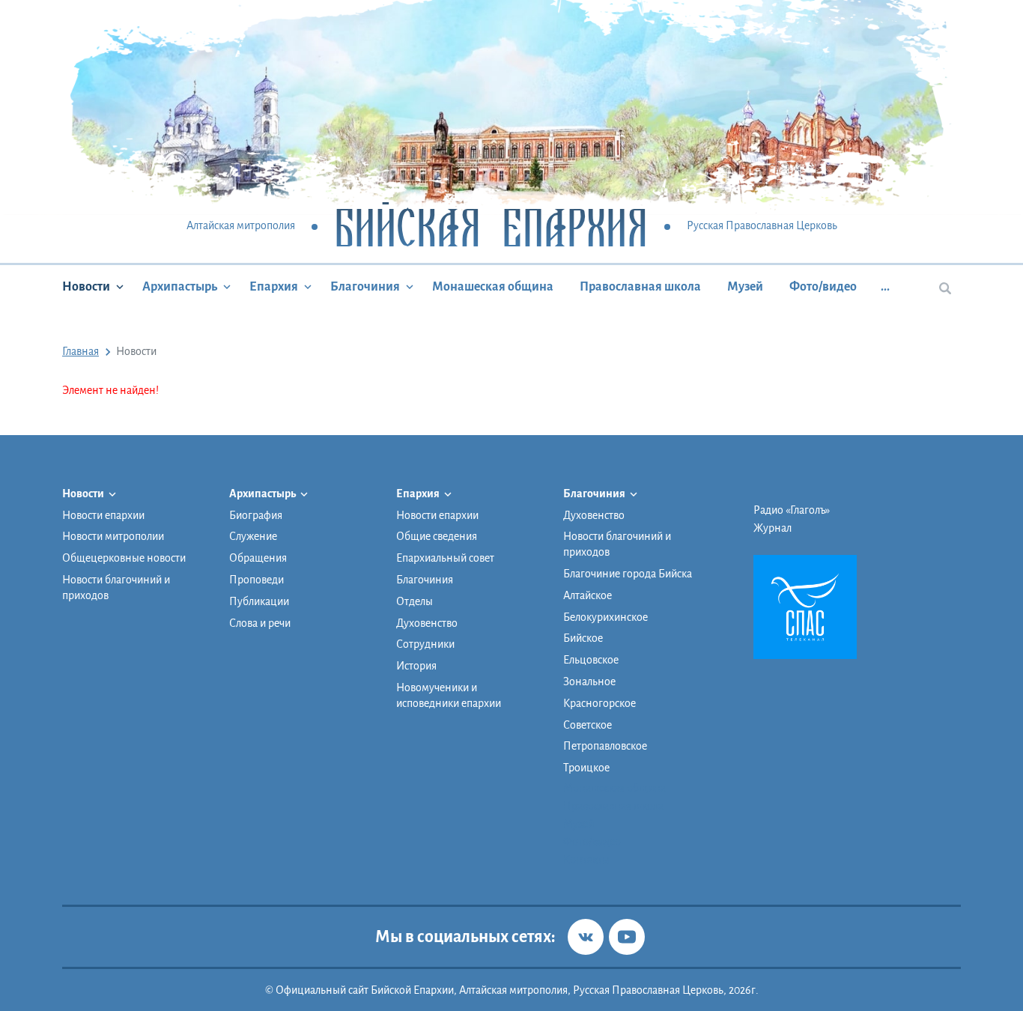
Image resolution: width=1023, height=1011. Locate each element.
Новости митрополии (113, 536)
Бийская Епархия (491, 226)
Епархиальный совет (445, 558)
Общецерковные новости (124, 558)
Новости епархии (103, 515)
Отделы (414, 601)
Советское (587, 725)
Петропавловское (605, 746)
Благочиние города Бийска (627, 574)
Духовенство (427, 623)
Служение (253, 536)
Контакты (586, 860)
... (885, 287)
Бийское (583, 638)
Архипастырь (179, 287)
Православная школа (640, 287)
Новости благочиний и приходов (116, 587)
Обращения (258, 558)
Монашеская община (492, 287)
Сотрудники (425, 644)
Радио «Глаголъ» (791, 510)
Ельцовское (591, 660)
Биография (255, 515)
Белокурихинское (605, 617)
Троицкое (586, 768)
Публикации (259, 601)
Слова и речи (260, 623)
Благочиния (365, 287)
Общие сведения (436, 536)
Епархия (273, 287)
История (416, 666)
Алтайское (587, 595)
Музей (745, 287)
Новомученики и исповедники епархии (448, 695)
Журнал (772, 528)
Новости (86, 287)
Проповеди (256, 580)
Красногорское (599, 703)
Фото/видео (823, 287)
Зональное (589, 681)
